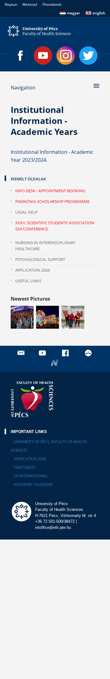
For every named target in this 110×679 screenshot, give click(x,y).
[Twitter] (88, 55)
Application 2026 (32, 270)
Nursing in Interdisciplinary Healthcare (45, 245)
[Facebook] (20, 55)
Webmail (29, 4)
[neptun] (55, 363)
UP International (31, 476)
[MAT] (89, 353)
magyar (73, 13)
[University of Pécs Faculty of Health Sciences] (55, 31)
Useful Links (28, 281)
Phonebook (51, 4)
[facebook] (66, 353)
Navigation (23, 87)
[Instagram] (65, 55)
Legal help (26, 212)
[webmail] (21, 353)
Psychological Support (40, 259)
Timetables (24, 467)
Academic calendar (33, 484)
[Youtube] (43, 55)
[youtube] (43, 353)
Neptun (11, 4)
